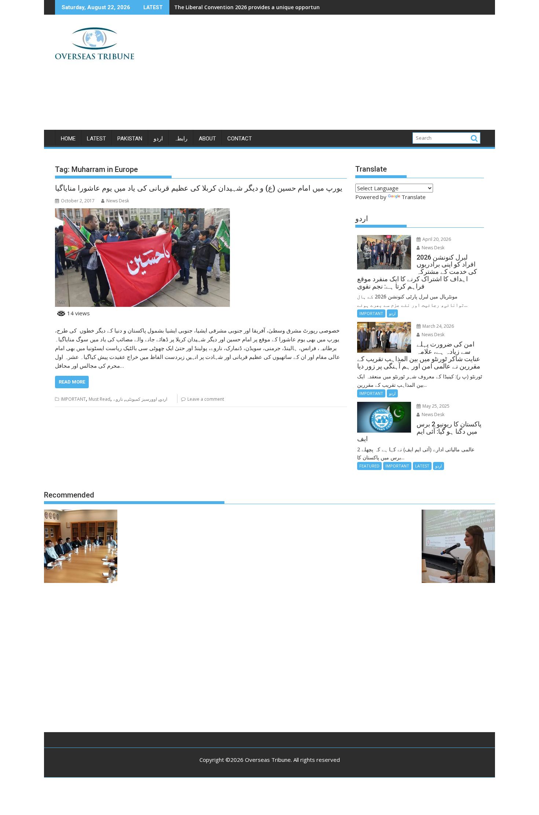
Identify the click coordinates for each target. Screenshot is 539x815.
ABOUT (207, 138)
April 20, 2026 (436, 239)
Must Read (99, 399)
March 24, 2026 (437, 326)
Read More (72, 382)
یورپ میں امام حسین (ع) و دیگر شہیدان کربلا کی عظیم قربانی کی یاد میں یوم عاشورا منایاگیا (198, 188)
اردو (158, 138)
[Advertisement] (338, 75)
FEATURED (369, 466)
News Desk (117, 201)
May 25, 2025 (435, 406)
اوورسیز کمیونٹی (141, 399)
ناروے (118, 399)
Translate (414, 197)
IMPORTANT (73, 399)
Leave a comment (205, 399)
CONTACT (239, 138)
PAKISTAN (129, 138)
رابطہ (180, 138)
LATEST (96, 138)
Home (68, 138)
